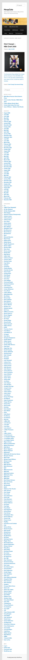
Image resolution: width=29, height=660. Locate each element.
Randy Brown (7, 532)
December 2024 (8, 135)
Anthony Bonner (8, 218)
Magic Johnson (8, 442)
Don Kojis (6, 318)
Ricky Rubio (7, 549)
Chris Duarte (7, 275)
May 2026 (6, 118)
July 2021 (6, 189)
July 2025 (6, 128)
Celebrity (6, 265)
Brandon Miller (7, 247)
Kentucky (6, 407)
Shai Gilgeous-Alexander (10, 577)
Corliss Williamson (8, 289)
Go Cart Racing (8, 343)
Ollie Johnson (7, 490)
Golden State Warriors (9, 344)
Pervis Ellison (7, 511)
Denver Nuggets (8, 315)
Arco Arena (7, 221)
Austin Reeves (7, 225)
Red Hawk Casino (8, 539)
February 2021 (7, 198)
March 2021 (7, 196)
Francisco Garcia (8, 329)
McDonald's (7, 452)
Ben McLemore (7, 230)
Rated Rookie (7, 534)
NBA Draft (6, 471)
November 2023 (8, 147)
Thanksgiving (7, 603)
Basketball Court (8, 228)
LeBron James (7, 433)
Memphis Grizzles (8, 455)
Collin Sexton (7, 285)
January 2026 (7, 123)
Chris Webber (7, 280)
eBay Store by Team (13, 26)
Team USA (6, 601)
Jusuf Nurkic (7, 395)
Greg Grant (6, 346)
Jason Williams (8, 374)
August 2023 (7, 151)
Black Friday (7, 239)
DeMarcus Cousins (8, 311)
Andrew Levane (8, 216)
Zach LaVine (7, 640)
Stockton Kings (8, 598)
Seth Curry (6, 575)
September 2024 (8, 137)
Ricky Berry (7, 548)
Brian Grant (7, 249)
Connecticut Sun (8, 287)
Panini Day (6, 497)
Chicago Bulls (7, 273)
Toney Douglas (7, 614)
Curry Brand (7, 291)
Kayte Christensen (8, 400)
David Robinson (8, 303)
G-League (6, 334)
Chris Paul (6, 278)
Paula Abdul (7, 508)
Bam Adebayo (7, 226)
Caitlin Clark (7, 256)
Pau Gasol (6, 504)
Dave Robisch (7, 301)
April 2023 (6, 158)
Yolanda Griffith (8, 638)
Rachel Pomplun (8, 528)
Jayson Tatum (7, 377)
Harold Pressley (8, 350)
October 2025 (7, 127)
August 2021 (7, 187)
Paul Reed (6, 506)
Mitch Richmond (8, 466)
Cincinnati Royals (8, 282)
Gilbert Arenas (7, 341)
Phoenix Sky (7, 518)
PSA (5, 525)
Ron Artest (6, 553)
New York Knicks (8, 482)
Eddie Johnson (8, 325)
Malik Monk (7, 447)
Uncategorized (7, 622)
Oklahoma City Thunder (10, 489)
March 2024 (7, 142)
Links (5, 33)
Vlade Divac (7, 631)
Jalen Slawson (7, 369)
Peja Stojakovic (8, 509)
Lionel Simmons (8, 435)
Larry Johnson (7, 428)
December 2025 (8, 125)
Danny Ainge (7, 298)
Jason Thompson (8, 372)
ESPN (5, 327)
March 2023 (7, 160)
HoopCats (8, 9)
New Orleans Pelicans (9, 480)
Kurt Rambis (7, 417)
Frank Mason (7, 330)
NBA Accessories (8, 469)
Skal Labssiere (7, 582)
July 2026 (6, 114)
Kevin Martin (7, 410)
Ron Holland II (7, 554)
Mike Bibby (7, 462)
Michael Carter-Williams (10, 459)
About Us (11, 33)
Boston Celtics (7, 245)
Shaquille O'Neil (8, 579)
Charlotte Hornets (8, 270)
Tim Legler (6, 608)
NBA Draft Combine (9, 473)
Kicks (5, 412)
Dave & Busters (8, 299)
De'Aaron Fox (7, 306)
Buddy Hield (7, 252)
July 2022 (6, 172)
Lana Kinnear (7, 423)
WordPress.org (7, 651)
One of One (7, 494)
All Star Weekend (8, 209)
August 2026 (7, 113)
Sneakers (6, 584)
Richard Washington (9, 544)
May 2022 (6, 175)
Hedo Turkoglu (7, 355)
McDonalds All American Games (12, 454)
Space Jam (6, 587)
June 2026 (6, 116)
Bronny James (7, 251)
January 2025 (7, 133)
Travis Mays (7, 615)
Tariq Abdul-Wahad (8, 600)
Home (5, 26)
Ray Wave (6, 537)
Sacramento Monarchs (9, 563)
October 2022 (7, 168)
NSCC (5, 487)
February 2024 (7, 144)
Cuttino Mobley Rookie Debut (11, 103)
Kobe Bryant (7, 414)
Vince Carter (7, 627)
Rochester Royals (8, 551)
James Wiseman (8, 370)
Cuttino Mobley (8, 292)
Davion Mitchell (8, 304)
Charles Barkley (8, 268)
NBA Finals (7, 476)
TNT (5, 610)
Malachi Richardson (9, 445)
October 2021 (7, 184)
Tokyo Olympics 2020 (9, 612)
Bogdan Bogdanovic (9, 244)
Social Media (7, 30)
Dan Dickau (7, 296)
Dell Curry (6, 310)
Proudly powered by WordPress (14, 657)
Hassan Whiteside (8, 351)
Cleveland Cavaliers (9, 284)
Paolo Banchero (8, 499)
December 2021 (8, 180)
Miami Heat (7, 457)
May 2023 (6, 156)
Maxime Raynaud (8, 450)
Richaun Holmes (8, 546)
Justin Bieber (7, 390)
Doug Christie (7, 322)
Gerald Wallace (7, 339)
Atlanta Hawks (7, 223)
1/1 (4, 205)
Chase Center (7, 271)
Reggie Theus (7, 541)
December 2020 (8, 199)
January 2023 (7, 163)
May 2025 (6, 130)
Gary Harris (7, 336)
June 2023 (6, 154)
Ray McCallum (7, 535)
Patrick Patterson (8, 502)
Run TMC (6, 558)
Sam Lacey (6, 565)
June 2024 (6, 140)
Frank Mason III (8, 332)
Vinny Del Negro (8, 629)
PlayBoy (6, 521)
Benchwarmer (7, 233)
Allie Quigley (7, 212)
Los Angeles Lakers (9, 438)
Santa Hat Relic (8, 568)
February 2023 (7, 161)
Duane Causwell (8, 324)
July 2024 (6, 139)
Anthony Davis (7, 219)
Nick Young (7, 483)
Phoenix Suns (7, 520)
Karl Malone (7, 398)
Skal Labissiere (8, 581)
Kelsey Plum (7, 403)
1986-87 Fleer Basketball (10, 207)
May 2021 (6, 192)
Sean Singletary (8, 574)
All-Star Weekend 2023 (9, 211)
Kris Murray (7, 416)
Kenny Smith (7, 405)
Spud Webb (7, 594)
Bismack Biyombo (8, 237)
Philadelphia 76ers (8, 515)
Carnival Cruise (8, 261)
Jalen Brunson (7, 367)
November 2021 (8, 182)
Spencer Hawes (8, 591)
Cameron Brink (7, 259)
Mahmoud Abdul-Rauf (9, 443)
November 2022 (8, 166)
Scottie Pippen (7, 572)
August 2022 (7, 170)
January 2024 (7, 146)
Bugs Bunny (7, 254)
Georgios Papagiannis (9, 337)
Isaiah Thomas (7, 365)
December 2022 (8, 165)
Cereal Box (6, 266)
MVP (5, 468)
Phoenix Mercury (8, 516)
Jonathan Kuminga (8, 386)
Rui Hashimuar (7, 556)
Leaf (5, 431)
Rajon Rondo (7, 530)
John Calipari (7, 383)
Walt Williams (7, 634)
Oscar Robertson (8, 495)
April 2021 (6, 194)
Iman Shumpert (8, 360)
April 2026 (6, 120)
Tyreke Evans (7, 619)
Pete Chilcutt (7, 513)
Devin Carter (7, 317)
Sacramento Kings (19, 84)
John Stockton (7, 384)
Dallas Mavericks (8, 294)
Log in (5, 646)
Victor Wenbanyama (9, 626)
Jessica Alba (7, 379)
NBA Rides (6, 478)
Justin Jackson (7, 391)
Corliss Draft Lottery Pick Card (11, 105)
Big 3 (5, 235)
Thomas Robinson (8, 605)
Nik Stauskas (7, 485)
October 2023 (7, 149)
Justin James (7, 393)
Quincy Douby (7, 527)
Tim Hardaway (7, 607)
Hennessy (6, 357)
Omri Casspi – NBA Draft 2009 (10, 45)
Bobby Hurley (7, 240)
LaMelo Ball (7, 421)
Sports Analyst (7, 593)
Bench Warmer (7, 232)
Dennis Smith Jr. (8, 313)
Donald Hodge (7, 320)
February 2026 (7, 121)
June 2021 (6, 191)
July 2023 (6, 153)
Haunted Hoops (8, 353)
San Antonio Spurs (8, 567)
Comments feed (8, 649)
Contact (22, 30)
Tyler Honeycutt (8, 617)
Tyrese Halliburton (8, 620)
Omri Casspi (11, 84)
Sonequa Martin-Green (9, 586)
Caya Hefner (7, 263)
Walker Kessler (7, 633)
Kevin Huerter (7, 409)
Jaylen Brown (7, 376)
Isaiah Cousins (7, 364)
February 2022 (7, 177)
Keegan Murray (7, 402)
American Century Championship (12, 214)
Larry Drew (6, 426)
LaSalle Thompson (8, 429)
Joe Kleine (6, 381)
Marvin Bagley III (8, 449)
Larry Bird (6, 424)
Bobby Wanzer (7, 242)
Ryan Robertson (8, 560)
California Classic (8, 258)
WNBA (5, 636)
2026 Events (15, 30)
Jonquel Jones (7, 388)
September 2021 (8, 186)
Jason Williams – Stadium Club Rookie (13, 107)
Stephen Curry (7, 596)
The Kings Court (18, 33)
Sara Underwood (8, 570)
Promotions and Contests (10, 523)
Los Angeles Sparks (9, 440)
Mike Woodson (7, 464)
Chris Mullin (7, 277)
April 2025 (6, 132)
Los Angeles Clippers (9, 436)
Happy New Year (8, 348)
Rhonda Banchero (8, 542)
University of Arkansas (9, 624)
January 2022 (7, 179)
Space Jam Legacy (8, 589)
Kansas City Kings (8, 396)
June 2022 (6, 173)
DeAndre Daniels (8, 308)
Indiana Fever (7, 362)
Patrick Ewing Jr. (8, 501)
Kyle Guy (6, 419)
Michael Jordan (8, 461)
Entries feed (7, 647)
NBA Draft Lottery (8, 475)
